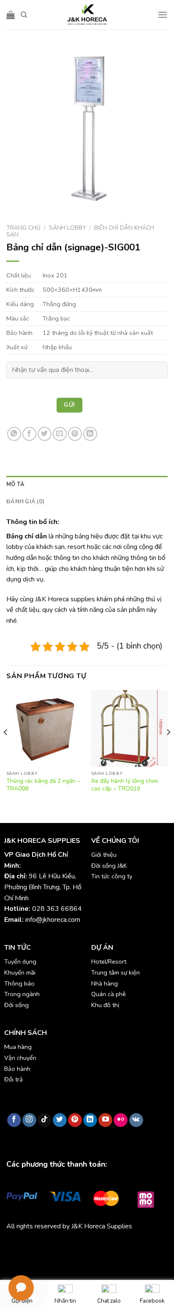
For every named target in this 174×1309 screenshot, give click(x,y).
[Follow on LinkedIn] (90, 1120)
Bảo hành (17, 1069)
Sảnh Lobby (67, 228)
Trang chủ (23, 228)
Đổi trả (13, 1079)
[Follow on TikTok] (45, 1120)
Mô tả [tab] (15, 484)
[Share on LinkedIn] (90, 434)
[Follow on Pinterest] (75, 1120)
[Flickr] (121, 1120)
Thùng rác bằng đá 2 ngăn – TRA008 (43, 784)
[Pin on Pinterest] (75, 434)
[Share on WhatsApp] (14, 434)
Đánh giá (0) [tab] (25, 501)
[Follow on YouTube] (105, 1120)
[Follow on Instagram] (29, 1120)
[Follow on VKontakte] (136, 1120)
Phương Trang (80, 1245)
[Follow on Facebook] (14, 1120)
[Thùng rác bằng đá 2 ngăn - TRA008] (44, 728)
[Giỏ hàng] (10, 14)
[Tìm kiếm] (24, 15)
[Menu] (163, 14)
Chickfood (44, 1245)
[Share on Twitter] (45, 434)
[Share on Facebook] (29, 434)
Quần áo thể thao (127, 1245)
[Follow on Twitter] (60, 1120)
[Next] (168, 749)
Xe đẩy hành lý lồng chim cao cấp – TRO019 (124, 784)
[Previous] (6, 749)
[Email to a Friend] (60, 434)
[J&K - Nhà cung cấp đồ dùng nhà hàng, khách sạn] (87, 15)
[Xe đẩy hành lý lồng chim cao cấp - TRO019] (129, 728)
